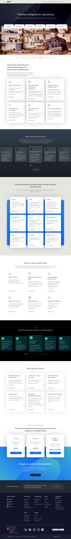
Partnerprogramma (48, 504)
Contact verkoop (61, 1)
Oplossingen (50, 1)
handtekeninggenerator (37, 398)
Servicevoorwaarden (19, 536)
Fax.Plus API (36, 502)
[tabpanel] (35, 154)
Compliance (57, 504)
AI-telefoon (26, 500)
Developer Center (37, 499)
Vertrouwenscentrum (58, 500)
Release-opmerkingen (38, 518)
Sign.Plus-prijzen (26, 515)
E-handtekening (26, 499)
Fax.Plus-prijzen (26, 518)
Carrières (46, 502)
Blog (35, 517)
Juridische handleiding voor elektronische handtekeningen (60, 508)
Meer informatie (12, 97)
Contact (46, 507)
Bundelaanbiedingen (27, 520)
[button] (45, 1)
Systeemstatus (36, 520)
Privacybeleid (25, 536)
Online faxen (26, 502)
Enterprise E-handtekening (28, 507)
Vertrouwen (55, 1)
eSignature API (13, 94)
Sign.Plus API (36, 500)
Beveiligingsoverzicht (58, 502)
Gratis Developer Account (38, 504)
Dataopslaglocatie (58, 505)
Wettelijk (46, 505)
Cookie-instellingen (32, 536)
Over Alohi (46, 499)
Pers (45, 500)
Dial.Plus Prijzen (26, 517)
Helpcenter (36, 515)
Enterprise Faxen (26, 505)
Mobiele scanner (26, 504)
